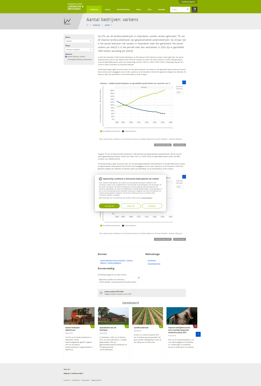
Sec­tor (67, 37)
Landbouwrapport (188, 2)
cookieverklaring (146, 198)
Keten (138, 9)
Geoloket (161, 9)
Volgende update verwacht (113, 294)
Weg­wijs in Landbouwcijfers (73, 373)
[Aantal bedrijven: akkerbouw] (79, 333)
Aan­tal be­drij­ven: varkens (76, 57)
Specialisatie (152, 260)
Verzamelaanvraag (154, 264)
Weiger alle (130, 206)
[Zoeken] (187, 9)
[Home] (76, 6)
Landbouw (94, 9)
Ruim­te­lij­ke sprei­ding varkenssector (80, 59)
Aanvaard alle (109, 206)
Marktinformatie (123, 9)
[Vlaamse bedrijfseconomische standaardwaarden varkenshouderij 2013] (181, 333)
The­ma (67, 46)
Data (150, 9)
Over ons (67, 369)
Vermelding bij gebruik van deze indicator (112, 275)
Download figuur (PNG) (163, 145)
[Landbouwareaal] (147, 333)
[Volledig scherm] (184, 82)
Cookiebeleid (76, 380)
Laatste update (109, 292)
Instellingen (152, 206)
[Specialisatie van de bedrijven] (113, 333)
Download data (179, 145)
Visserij (107, 9)
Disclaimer (67, 380)
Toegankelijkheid (96, 380)
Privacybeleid (85, 380)
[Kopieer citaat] (138, 278)
